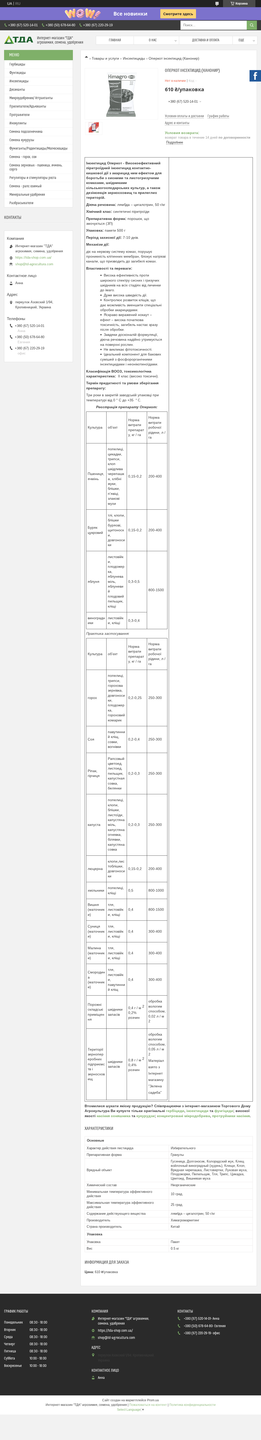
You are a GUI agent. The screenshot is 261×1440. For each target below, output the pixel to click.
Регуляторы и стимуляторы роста (32, 178)
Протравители (19, 115)
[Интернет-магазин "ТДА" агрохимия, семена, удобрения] (18, 40)
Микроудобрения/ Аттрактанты (31, 98)
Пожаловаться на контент (148, 1405)
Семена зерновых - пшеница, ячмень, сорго (35, 167)
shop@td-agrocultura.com (34, 264)
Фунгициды (17, 73)
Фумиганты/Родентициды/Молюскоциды (38, 149)
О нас (153, 40)
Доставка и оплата (205, 40)
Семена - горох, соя (22, 157)
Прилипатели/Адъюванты (27, 106)
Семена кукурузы (21, 140)
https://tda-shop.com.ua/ (33, 257)
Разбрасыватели (21, 203)
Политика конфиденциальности (192, 1405)
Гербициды (17, 64)
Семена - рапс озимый (25, 186)
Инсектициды (134, 58)
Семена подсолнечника (26, 132)
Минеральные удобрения (27, 195)
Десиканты (17, 90)
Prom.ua (153, 1400)
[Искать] (252, 25)
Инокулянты (18, 123)
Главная (115, 40)
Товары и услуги (105, 58)
